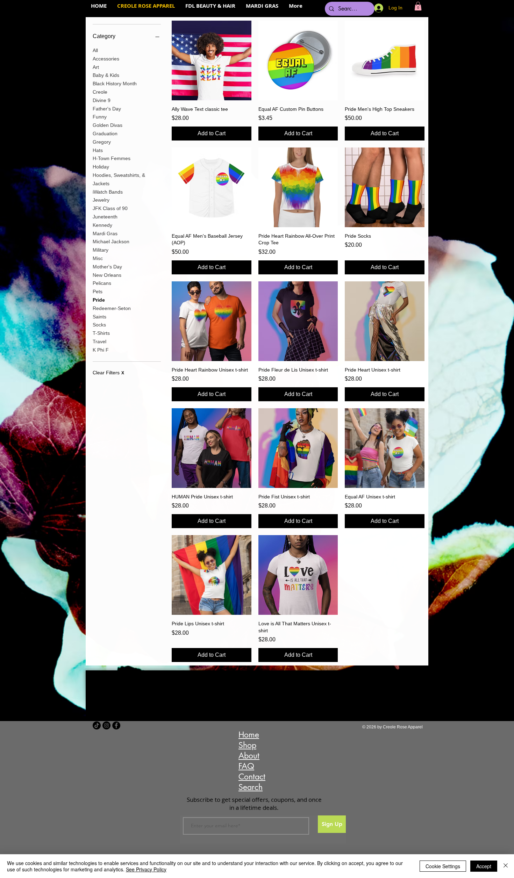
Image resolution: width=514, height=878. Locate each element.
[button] (418, 6)
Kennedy (102, 225)
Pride (99, 300)
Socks (99, 325)
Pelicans (102, 283)
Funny (100, 117)
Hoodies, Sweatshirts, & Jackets (119, 179)
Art (96, 67)
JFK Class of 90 (110, 208)
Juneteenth (105, 217)
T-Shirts (101, 333)
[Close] (505, 866)
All (95, 50)
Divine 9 (101, 100)
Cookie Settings (443, 866)
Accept (483, 866)
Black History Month (115, 83)
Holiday (101, 167)
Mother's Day (107, 266)
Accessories (106, 59)
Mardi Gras (105, 233)
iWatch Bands (108, 192)
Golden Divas (107, 125)
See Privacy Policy (146, 869)
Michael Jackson (111, 241)
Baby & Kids (106, 75)
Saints (99, 316)
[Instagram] (106, 725)
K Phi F (101, 350)
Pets (97, 291)
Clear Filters (108, 372)
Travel (99, 341)
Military (100, 250)
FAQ (246, 766)
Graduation (105, 133)
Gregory (102, 142)
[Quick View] (211, 60)
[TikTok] (97, 725)
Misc (98, 258)
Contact (251, 776)
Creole (100, 92)
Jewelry (101, 200)
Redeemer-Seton (112, 308)
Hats (98, 150)
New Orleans (107, 275)
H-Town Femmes (111, 158)
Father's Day (107, 108)
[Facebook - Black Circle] (116, 725)
